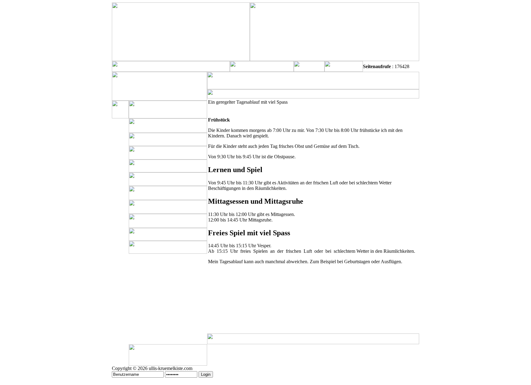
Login (205, 374)
